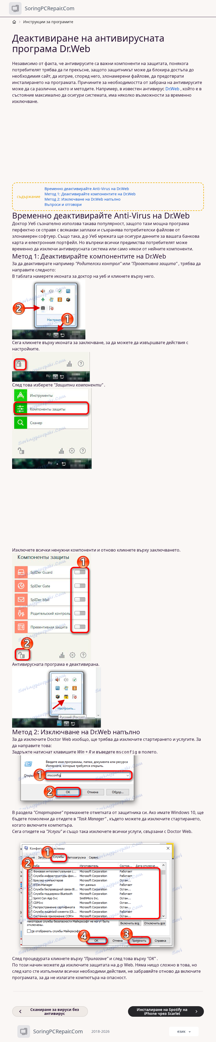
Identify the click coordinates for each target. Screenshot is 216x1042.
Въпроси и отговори (63, 204)
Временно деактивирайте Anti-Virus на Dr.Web (87, 188)
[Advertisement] (108, 143)
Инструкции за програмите (48, 21)
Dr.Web (172, 89)
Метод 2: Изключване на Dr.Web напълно (82, 199)
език (181, 1031)
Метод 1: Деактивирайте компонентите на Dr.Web (90, 193)
